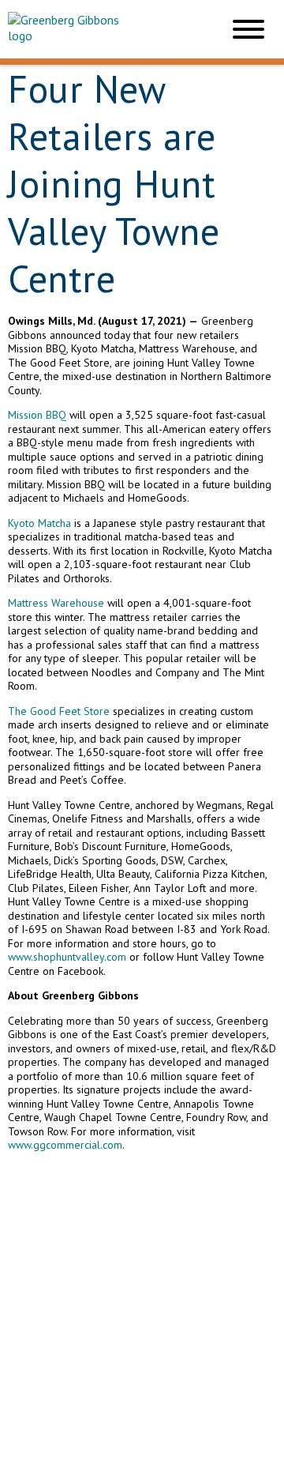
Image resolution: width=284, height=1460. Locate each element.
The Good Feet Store (59, 711)
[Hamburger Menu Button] (248, 29)
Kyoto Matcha (39, 523)
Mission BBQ (37, 415)
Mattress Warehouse (56, 603)
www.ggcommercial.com (65, 1145)
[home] (102, 29)
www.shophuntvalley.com (67, 957)
